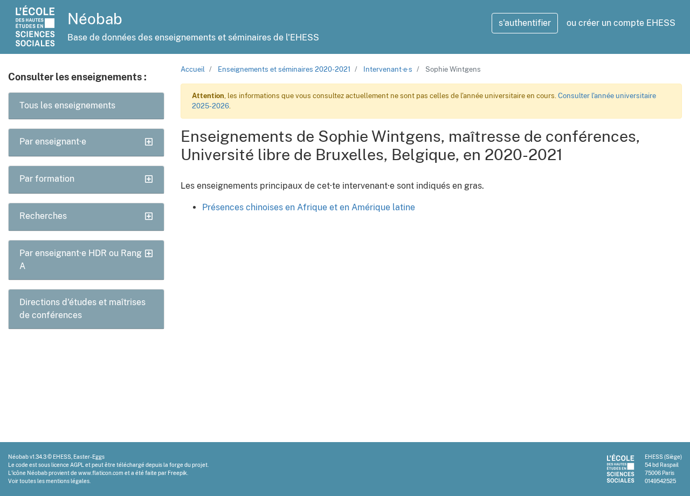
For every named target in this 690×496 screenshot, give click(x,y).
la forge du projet (185, 464)
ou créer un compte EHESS (621, 23)
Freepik (177, 473)
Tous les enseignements (67, 105)
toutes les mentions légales (54, 481)
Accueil (193, 69)
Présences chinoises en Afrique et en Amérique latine (308, 207)
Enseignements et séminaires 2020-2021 (284, 69)
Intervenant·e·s (387, 69)
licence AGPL (67, 464)
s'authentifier (525, 23)
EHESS (62, 456)
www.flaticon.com (100, 473)
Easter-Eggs (89, 456)
